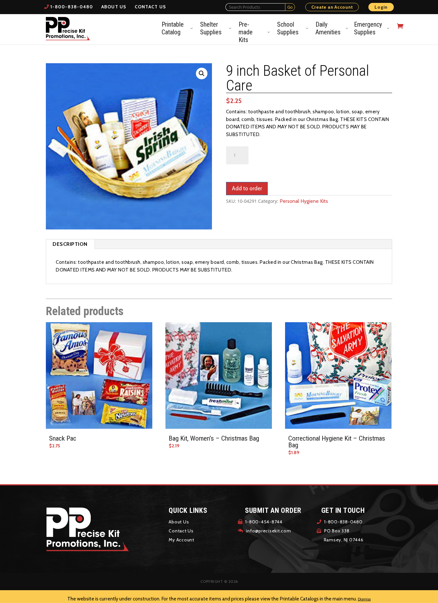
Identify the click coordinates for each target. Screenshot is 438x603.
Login (381, 7)
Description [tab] (70, 244)
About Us (114, 7)
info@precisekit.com (268, 531)
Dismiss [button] (364, 599)
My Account (181, 540)
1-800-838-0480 (71, 7)
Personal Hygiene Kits (304, 201)
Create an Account (332, 7)
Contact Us (150, 7)
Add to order (247, 188)
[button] (201, 73)
